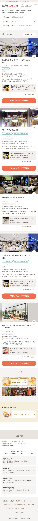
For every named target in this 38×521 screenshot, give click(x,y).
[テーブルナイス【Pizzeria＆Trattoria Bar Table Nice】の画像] (19, 312)
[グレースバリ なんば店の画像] (19, 117)
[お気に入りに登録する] (34, 57)
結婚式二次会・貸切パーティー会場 (11, 443)
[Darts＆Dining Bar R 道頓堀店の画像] (19, 184)
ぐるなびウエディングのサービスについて (19, 508)
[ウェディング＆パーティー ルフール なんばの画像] (19, 47)
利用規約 (12, 501)
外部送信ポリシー (9, 504)
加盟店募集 (31, 504)
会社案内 (5, 501)
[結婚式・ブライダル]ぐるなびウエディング (13, 441)
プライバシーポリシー (29, 501)
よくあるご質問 (19, 512)
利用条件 (18, 501)
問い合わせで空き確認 (20, 100)
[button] (19, 460)
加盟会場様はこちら (20, 504)
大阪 (24, 443)
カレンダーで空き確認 (20, 168)
